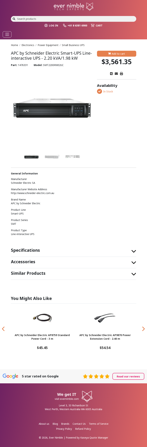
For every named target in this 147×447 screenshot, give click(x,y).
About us (44, 423)
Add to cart (118, 53)
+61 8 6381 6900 (77, 25)
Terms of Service (98, 423)
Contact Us (79, 423)
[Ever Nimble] (73, 6)
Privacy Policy (64, 428)
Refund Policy (83, 428)
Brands (65, 423)
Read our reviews (128, 376)
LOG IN (53, 25)
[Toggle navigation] (7, 34)
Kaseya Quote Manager (94, 437)
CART (99, 25)
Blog (55, 423)
